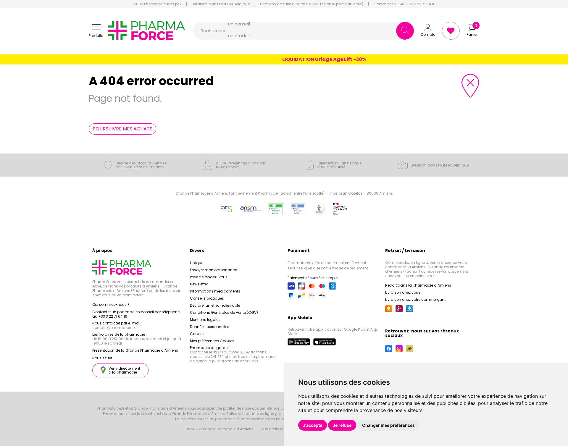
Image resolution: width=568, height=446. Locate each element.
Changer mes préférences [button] (388, 425)
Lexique (196, 263)
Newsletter (199, 284)
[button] (96, 30)
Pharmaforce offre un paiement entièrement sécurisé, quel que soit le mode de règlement (328, 265)
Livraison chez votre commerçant (415, 299)
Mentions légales (205, 319)
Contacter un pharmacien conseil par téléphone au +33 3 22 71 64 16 (136, 314)
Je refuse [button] (342, 425)
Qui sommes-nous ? (111, 304)
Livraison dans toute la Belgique (221, 4)
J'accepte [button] (312, 425)
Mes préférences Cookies (212, 341)
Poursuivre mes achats (122, 128)
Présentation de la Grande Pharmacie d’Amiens (135, 350)
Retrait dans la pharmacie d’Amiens (418, 285)
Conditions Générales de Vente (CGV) (224, 312)
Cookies (197, 334)
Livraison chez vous (402, 292)
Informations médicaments (215, 291)
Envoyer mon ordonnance (213, 270)
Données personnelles (209, 326)
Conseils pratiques (207, 298)
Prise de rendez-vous (208, 277)
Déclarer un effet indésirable (215, 305)
